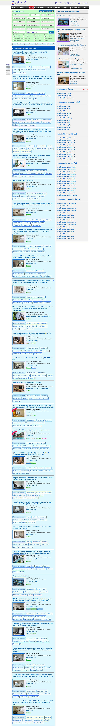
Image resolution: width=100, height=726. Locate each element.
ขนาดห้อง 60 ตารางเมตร (45, 161)
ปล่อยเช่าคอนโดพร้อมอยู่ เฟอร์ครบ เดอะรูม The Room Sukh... (71, 73)
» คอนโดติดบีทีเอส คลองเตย (64, 113)
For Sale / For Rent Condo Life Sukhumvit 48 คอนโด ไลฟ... (71, 30)
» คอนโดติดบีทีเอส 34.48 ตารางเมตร (66, 222)
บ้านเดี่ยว (22, 7)
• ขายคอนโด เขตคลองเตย (75, 41)
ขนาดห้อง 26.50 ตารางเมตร (43, 434)
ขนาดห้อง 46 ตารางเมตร (45, 507)
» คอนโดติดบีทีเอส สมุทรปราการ (65, 98)
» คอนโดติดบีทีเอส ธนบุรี (63, 120)
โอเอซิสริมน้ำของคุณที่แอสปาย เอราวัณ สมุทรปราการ (70, 59)
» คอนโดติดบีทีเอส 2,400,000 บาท (66, 145)
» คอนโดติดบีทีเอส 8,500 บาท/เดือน (66, 167)
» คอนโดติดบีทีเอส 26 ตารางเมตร (65, 213)
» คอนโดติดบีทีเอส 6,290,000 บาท (66, 154)
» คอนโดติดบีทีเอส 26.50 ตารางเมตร (66, 208)
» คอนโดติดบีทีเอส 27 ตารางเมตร (65, 215)
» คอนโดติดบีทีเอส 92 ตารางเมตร (65, 239)
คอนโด (31, 7)
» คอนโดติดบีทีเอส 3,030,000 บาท (66, 147)
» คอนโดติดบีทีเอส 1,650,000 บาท (66, 140)
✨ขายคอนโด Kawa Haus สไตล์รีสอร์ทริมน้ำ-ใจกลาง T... (71, 45)
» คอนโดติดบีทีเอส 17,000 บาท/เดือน (66, 179)
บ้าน (27, 7)
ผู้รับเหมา (84, 7)
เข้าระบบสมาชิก (84, 3)
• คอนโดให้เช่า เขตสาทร (75, 25)
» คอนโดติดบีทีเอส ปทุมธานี (64, 96)
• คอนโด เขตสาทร (74, 23)
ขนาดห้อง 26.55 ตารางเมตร (46, 386)
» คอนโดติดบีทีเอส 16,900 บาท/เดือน (66, 177)
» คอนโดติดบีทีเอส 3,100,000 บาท (66, 150)
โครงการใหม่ (15, 7)
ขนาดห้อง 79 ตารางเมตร (42, 57)
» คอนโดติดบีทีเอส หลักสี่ (63, 123)
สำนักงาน (65, 7)
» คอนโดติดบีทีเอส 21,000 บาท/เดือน (66, 186)
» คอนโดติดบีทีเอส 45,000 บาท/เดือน (66, 191)
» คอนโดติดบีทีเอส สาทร (63, 130)
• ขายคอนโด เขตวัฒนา (75, 55)
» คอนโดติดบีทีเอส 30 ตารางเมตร (65, 220)
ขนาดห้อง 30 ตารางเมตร (45, 339)
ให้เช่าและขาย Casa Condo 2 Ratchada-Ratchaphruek (26, 382)
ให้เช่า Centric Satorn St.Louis (20, 576)
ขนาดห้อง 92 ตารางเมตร (42, 314)
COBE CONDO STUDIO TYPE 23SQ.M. (23, 180)
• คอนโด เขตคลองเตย (74, 40)
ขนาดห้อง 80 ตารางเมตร (45, 580)
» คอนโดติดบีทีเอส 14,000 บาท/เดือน (66, 174)
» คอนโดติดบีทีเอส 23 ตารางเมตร (65, 206)
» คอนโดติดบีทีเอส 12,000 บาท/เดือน (66, 172)
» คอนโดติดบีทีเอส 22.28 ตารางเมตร (66, 203)
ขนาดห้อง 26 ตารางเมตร (45, 363)
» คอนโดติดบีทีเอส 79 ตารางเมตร (65, 234)
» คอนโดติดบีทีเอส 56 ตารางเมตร (65, 229)
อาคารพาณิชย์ (50, 7)
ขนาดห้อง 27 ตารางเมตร (45, 483)
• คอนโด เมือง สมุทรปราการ (76, 68)
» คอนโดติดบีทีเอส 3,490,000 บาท (66, 152)
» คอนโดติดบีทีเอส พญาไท (63, 125)
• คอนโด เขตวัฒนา (74, 54)
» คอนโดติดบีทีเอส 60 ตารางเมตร (65, 232)
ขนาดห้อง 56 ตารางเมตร (45, 557)
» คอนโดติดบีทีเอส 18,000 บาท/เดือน (66, 181)
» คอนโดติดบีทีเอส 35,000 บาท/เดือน (66, 188)
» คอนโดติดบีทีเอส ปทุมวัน (63, 127)
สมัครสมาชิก (73, 3)
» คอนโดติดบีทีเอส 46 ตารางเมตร (65, 227)
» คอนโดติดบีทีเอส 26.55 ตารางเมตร (66, 210)
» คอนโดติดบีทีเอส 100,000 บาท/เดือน (67, 195)
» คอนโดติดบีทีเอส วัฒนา (63, 116)
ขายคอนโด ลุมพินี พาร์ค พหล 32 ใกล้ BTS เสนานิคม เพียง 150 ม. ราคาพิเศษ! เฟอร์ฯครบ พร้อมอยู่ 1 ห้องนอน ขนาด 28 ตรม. (31, 256)
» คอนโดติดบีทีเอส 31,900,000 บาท (66, 159)
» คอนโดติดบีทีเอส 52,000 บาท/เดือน (66, 193)
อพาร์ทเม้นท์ (58, 7)
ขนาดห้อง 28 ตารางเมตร (45, 84)
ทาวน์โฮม (36, 7)
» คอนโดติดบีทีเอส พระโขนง (64, 111)
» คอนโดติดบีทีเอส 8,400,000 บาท (66, 157)
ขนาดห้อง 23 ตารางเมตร (45, 184)
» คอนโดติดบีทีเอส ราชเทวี (63, 106)
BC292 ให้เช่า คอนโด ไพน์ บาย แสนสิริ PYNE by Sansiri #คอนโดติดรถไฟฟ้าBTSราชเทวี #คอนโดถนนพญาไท (30, 52)
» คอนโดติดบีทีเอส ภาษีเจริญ (64, 118)
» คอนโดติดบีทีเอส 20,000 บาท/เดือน (66, 184)
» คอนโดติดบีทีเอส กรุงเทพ (64, 93)
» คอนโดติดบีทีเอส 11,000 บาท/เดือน (66, 169)
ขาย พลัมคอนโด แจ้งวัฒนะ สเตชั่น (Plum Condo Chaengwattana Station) (31, 430)
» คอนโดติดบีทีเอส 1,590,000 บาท (66, 138)
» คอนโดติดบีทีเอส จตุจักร (63, 109)
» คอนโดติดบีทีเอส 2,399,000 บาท (66, 143)
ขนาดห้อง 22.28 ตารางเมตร (46, 411)
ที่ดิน (79, 7)
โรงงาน (71, 7)
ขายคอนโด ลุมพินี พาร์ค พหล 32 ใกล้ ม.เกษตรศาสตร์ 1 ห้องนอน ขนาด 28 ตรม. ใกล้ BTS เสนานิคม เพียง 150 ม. (32, 527)
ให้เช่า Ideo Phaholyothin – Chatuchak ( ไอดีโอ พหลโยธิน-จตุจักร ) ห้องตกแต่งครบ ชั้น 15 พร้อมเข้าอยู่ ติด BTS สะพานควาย (32, 478)
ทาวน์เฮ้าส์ (42, 7)
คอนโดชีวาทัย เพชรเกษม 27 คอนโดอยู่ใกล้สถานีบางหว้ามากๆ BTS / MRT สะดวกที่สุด (33, 358)
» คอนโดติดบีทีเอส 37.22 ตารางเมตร (66, 225)
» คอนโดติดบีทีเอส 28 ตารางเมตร (65, 217)
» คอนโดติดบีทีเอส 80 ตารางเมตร (65, 236)
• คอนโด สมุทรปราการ (74, 66)
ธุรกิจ (75, 7)
